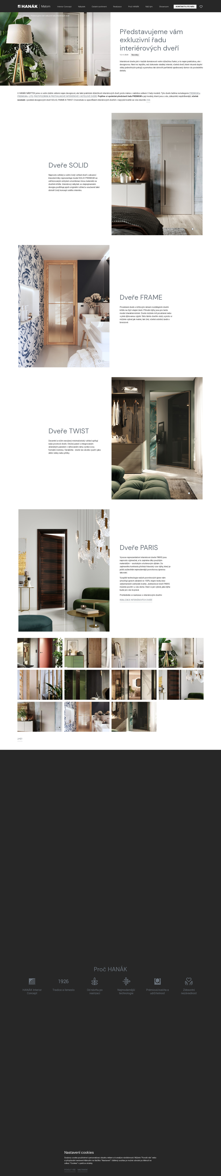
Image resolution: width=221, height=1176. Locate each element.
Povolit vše (70, 1170)
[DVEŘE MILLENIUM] (39, 653)
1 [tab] (193, 229)
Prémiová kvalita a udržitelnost (157, 991)
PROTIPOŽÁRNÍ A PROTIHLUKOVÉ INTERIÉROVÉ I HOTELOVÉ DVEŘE (65, 96)
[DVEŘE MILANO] (134, 653)
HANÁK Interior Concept (32, 991)
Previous (119, 174)
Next (195, 174)
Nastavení (82, 1170)
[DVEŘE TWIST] (134, 717)
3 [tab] (196, 493)
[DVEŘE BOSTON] (39, 685)
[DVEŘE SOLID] (39, 717)
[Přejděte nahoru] (215, 1170)
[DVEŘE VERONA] (181, 653)
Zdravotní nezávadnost (189, 991)
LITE (31, 96)
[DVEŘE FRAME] (86, 717)
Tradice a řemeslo (63, 990)
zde (148, 100)
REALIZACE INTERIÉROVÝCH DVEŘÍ (136, 600)
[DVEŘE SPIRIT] (86, 685)
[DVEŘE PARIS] (181, 685)
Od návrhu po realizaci (95, 991)
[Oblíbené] (201, 6)
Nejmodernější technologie (126, 991)
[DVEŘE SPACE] (86, 653)
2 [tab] (196, 229)
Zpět (19, 739)
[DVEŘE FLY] (134, 685)
